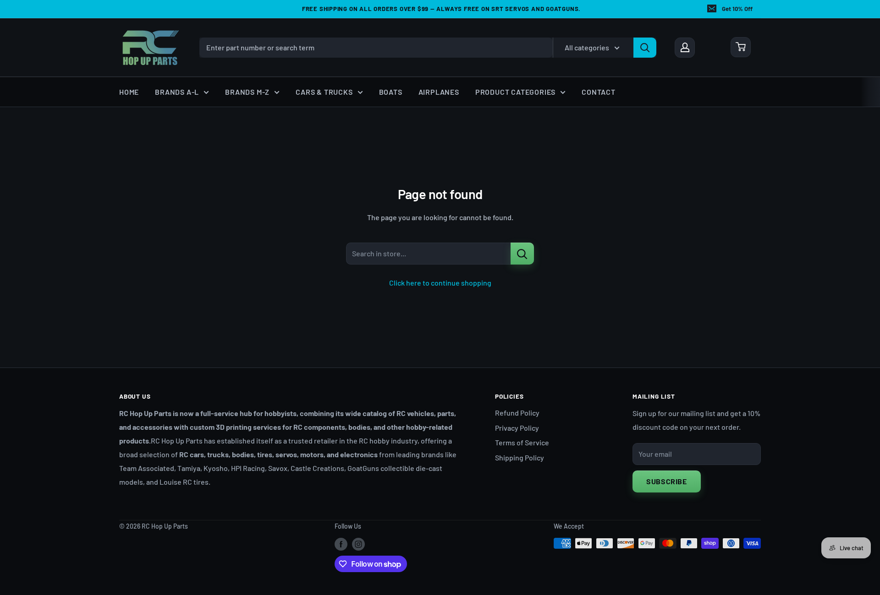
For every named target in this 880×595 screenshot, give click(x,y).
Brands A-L (177, 91)
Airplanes (438, 91)
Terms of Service (522, 442)
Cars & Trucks (324, 91)
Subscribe (666, 481)
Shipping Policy (519, 457)
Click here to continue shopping (440, 282)
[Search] (644, 47)
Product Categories (515, 91)
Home (129, 91)
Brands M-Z (247, 91)
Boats (390, 91)
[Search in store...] (522, 254)
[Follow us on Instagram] (358, 544)
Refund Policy (517, 412)
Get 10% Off (737, 8)
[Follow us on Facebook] (341, 544)
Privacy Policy (517, 427)
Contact (599, 91)
